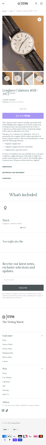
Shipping (5, 102)
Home (4, 11)
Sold (11, 11)
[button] (5, 3)
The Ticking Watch (14, 423)
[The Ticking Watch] (23, 3)
